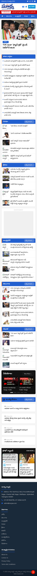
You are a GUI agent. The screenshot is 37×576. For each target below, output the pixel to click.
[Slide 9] (24, 52)
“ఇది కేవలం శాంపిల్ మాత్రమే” (19, 126)
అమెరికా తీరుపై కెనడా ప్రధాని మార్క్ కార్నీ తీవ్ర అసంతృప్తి (18, 419)
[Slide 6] (19, 52)
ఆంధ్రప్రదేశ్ (18, 16)
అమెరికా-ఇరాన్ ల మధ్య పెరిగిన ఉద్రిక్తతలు (17, 409)
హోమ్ (3, 515)
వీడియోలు (4, 544)
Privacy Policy (5, 561)
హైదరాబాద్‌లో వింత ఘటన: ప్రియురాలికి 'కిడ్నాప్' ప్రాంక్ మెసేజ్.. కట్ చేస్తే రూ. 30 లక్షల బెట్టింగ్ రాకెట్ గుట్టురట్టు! (18, 94)
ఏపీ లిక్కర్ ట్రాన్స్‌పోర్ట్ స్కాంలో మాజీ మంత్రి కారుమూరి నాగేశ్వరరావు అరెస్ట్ (21, 246)
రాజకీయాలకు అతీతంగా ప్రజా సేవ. (15, 442)
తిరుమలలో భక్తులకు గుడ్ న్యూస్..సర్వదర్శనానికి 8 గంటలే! (20, 261)
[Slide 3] (14, 52)
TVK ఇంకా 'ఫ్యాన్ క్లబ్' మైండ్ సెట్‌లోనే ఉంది (17, 65)
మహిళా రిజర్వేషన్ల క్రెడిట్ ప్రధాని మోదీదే (15, 82)
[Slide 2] (13, 52)
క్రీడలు (33, 16)
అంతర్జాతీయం (5, 537)
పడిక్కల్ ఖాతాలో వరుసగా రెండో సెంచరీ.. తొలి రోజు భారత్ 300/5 (19, 107)
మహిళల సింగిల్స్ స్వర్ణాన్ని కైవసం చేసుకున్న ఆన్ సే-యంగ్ (18, 88)
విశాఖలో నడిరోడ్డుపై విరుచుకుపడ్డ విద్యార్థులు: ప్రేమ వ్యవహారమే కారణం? (21, 276)
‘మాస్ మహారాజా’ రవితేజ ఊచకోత (20, 133)
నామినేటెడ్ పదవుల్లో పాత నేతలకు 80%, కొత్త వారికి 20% (17, 114)
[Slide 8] (22, 52)
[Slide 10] (25, 52)
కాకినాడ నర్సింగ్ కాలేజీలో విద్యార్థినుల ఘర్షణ (21, 268)
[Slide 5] (17, 52)
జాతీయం (4, 534)
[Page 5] (25, 392)
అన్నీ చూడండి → (29, 121)
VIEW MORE (30, 451)
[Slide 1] (11, 52)
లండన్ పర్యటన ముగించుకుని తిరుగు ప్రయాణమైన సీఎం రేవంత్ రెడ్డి (15, 101)
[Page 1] (11, 392)
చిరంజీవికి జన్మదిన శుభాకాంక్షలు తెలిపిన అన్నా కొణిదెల (22, 149)
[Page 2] (15, 392)
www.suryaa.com (18, 574)
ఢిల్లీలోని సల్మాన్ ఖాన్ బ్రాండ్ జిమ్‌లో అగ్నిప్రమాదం (20, 157)
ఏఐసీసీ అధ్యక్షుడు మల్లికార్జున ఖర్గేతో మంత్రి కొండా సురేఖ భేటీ (19, 77)
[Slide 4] (16, 52)
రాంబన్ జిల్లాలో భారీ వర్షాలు (18, 363)
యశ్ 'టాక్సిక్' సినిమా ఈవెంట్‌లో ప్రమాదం (19, 142)
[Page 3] (18, 392)
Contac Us (4, 558)
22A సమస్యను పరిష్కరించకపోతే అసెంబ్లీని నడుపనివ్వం (17, 70)
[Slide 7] (20, 52)
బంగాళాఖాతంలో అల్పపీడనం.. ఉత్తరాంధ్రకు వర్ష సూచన (19, 253)
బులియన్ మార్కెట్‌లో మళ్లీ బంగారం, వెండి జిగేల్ (18, 61)
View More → (28, 374)
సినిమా (26, 16)
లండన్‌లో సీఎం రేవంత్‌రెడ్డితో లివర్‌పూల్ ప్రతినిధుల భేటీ (16, 431)
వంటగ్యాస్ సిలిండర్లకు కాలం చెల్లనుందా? (18, 350)
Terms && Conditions (8, 564)
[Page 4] (22, 392)
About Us (4, 555)
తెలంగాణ (9, 16)
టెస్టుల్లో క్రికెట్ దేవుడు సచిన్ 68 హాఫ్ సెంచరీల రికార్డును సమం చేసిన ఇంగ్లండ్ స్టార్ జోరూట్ (22, 194)
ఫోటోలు (3, 540)
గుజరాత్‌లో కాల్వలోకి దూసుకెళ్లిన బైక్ (21, 356)
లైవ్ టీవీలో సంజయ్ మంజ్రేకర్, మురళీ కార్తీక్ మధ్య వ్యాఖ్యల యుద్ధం (21, 202)
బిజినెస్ (3, 531)
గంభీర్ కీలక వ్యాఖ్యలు (17, 184)
